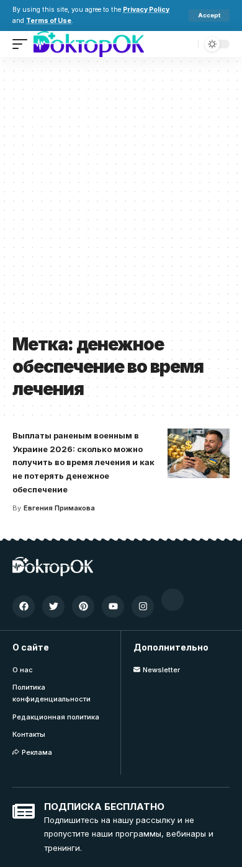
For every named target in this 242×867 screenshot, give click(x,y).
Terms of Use (48, 21)
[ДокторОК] (89, 44)
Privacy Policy (146, 10)
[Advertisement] (121, 200)
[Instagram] (143, 606)
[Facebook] (23, 606)
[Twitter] (53, 606)
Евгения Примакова (59, 508)
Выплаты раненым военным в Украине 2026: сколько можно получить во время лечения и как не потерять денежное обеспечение (83, 462)
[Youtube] (113, 606)
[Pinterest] (83, 606)
